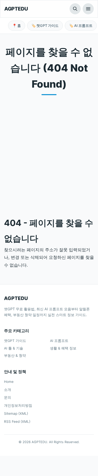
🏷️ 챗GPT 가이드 (45, 25)
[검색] (75, 8)
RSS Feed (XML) (17, 422)
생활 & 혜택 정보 (63, 348)
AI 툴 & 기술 (13, 348)
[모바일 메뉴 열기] (88, 8)
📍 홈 (16, 25)
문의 (7, 397)
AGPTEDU (16, 9)
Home (9, 382)
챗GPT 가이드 (15, 341)
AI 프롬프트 (59, 341)
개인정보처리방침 (18, 405)
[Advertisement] (49, 152)
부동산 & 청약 (15, 355)
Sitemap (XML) (16, 413)
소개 (7, 390)
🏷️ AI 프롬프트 (80, 25)
